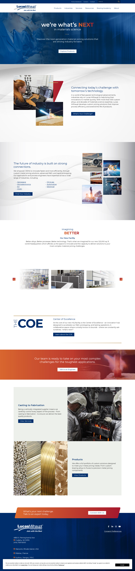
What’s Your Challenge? (83, 114)
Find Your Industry (23, 194)
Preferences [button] (61, 565)
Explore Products (67, 51)
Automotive (52, 184)
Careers (85, 1)
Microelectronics (24, 184)
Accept (122, 565)
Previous (14, 279)
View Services (26, 421)
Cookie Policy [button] (24, 565)
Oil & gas (50, 182)
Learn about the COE (63, 334)
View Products (80, 475)
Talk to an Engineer (67, 369)
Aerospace (21, 182)
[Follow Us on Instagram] (116, 526)
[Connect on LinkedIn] (112, 526)
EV (18, 187)
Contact (92, 1)
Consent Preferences (113, 531)
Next (121, 279)
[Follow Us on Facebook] (108, 526)
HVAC (19, 189)
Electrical (50, 187)
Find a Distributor (76, 1)
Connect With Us (97, 513)
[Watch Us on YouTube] (120, 526)
